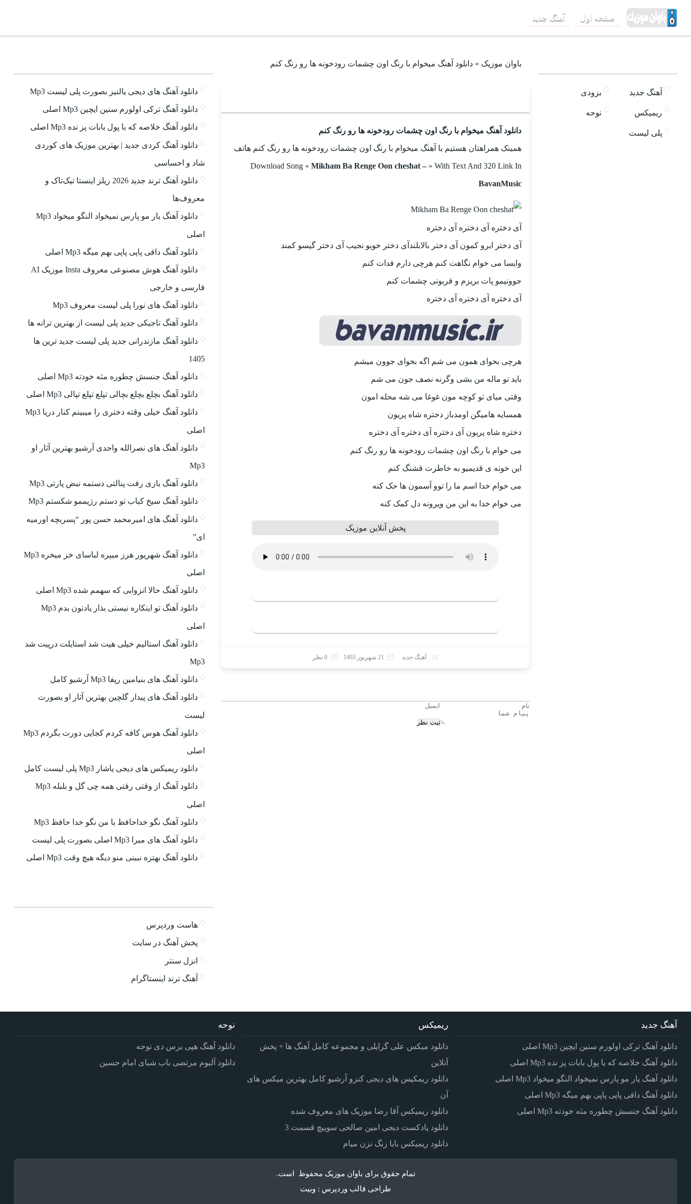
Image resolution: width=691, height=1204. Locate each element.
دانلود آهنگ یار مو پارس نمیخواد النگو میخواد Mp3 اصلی (586, 1078)
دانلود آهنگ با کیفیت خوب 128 (370, 621)
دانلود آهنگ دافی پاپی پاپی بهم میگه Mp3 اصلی (121, 252)
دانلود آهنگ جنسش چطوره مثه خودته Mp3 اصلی (117, 376)
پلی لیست (645, 133)
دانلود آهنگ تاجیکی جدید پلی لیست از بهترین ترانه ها (113, 322)
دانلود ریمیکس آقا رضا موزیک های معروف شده (369, 1111)
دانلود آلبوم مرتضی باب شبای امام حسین (167, 1062)
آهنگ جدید (548, 18)
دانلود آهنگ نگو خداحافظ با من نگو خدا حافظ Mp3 (116, 822)
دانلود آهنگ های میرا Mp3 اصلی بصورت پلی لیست (115, 839)
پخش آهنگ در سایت (165, 942)
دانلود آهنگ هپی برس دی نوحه (185, 1046)
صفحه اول (597, 18)
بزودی (591, 92)
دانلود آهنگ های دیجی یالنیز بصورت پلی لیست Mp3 (114, 91)
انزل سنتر (181, 960)
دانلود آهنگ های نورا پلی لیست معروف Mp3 (125, 305)
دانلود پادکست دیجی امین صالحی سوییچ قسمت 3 (366, 1127)
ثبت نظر (429, 722)
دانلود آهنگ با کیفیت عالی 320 (370, 589)
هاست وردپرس (172, 924)
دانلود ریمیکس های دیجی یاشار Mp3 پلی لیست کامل (111, 768)
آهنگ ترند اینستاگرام (164, 978)
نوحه (593, 112)
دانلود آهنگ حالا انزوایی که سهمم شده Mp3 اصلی (117, 590)
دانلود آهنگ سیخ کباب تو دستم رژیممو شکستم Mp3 (113, 501)
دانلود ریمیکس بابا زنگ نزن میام (395, 1143)
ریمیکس (648, 112)
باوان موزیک (501, 63)
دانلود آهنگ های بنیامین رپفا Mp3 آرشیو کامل (124, 679)
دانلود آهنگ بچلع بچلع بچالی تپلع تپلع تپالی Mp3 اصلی (112, 394)
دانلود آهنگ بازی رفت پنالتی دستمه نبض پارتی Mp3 (113, 483)
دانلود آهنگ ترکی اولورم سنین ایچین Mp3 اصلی (120, 109)
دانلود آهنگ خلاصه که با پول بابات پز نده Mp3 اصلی (114, 127)
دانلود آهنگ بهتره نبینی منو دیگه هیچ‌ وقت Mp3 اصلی (112, 857)
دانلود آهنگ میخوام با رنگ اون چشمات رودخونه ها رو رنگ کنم (401, 99)
